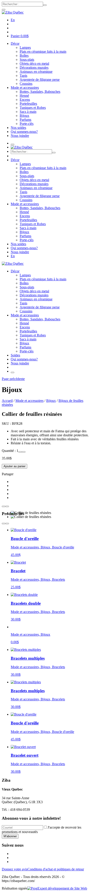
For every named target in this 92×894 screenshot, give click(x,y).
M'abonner (10, 836)
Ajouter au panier (14, 466)
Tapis (23, 75)
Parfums (25, 119)
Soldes (15, 355)
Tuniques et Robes (33, 107)
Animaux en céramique (36, 71)
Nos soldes (18, 127)
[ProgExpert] (57, 888)
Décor (15, 43)
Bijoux (24, 115)
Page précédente (13, 379)
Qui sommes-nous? (24, 131)
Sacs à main (28, 111)
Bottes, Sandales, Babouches (40, 91)
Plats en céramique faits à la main (43, 51)
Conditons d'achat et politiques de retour (55, 869)
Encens (25, 99)
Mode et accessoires (25, 87)
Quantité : (9, 451)
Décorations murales (34, 67)
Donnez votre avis (14, 869)
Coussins (26, 83)
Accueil (7, 401)
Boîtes (24, 55)
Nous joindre (20, 136)
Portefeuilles (28, 103)
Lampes (25, 47)
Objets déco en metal (34, 63)
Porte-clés (26, 123)
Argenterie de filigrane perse (40, 79)
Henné (24, 95)
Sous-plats (27, 59)
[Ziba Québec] (13, 12)
